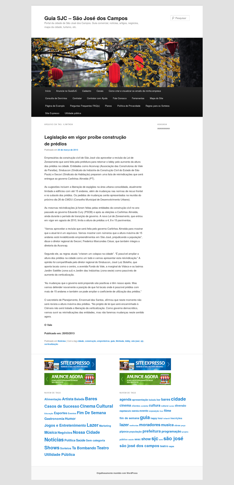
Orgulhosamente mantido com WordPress (117, 473)
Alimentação (52, 399)
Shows (51, 447)
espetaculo (125, 410)
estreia (135, 410)
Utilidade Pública (59, 454)
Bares (91, 398)
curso (171, 406)
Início (48, 90)
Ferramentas (138, 98)
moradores (149, 424)
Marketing (105, 426)
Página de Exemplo (55, 105)
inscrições (176, 418)
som (161, 439)
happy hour (157, 418)
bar (159, 399)
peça (183, 425)
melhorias (134, 425)
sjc (142, 340)
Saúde (80, 440)
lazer (124, 424)
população (135, 431)
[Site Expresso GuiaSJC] (70, 369)
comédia (144, 406)
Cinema (87, 406)
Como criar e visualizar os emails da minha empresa (135, 90)
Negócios (65, 432)
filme (167, 410)
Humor (70, 418)
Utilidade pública (73, 113)
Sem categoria (95, 440)
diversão (180, 405)
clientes (136, 405)
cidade (80, 340)
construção (90, 340)
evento (143, 411)
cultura (154, 405)
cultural (164, 405)
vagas (171, 446)
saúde (131, 439)
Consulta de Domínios (56, 98)
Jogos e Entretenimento (65, 425)
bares (165, 399)
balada (152, 399)
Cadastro (86, 90)
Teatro (103, 448)
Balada (79, 399)
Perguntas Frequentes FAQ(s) (85, 105)
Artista (67, 398)
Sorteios (65, 448)
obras (177, 425)
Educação (48, 413)
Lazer (92, 425)
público (124, 439)
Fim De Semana (91, 412)
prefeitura (152, 431)
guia (113, 340)
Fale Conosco (120, 98)
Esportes (60, 413)
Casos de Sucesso (61, 406)
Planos (108, 105)
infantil (166, 418)
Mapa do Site (156, 98)
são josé (135, 340)
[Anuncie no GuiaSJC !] (70, 384)
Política (69, 440)
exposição (154, 411)
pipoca (124, 431)
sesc (137, 439)
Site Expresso (52, 113)
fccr (161, 411)
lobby (127, 340)
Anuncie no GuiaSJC (66, 90)
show (146, 438)
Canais (100, 90)
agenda (125, 399)
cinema (125, 405)
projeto (185, 431)
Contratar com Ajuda (97, 98)
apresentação (140, 399)
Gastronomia (54, 418)
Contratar (77, 98)
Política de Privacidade (128, 105)
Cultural (104, 406)
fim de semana (129, 418)
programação (171, 431)
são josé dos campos (139, 445)
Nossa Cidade (86, 432)
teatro (164, 446)
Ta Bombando (84, 448)
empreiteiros (103, 340)
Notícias (62, 340)
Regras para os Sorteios (158, 105)
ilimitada (120, 340)
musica (167, 424)
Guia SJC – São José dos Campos (86, 18)
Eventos (72, 413)
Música (50, 432)
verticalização (51, 344)
